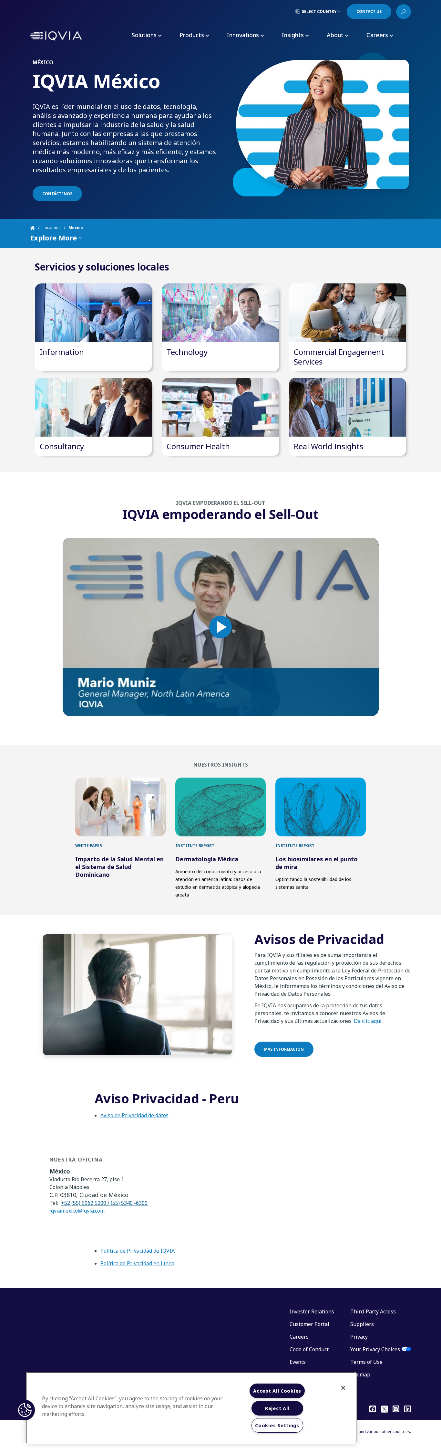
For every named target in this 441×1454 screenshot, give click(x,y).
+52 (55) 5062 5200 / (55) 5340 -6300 (104, 1202)
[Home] (36, 228)
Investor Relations (312, 1311)
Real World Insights (328, 446)
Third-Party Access (373, 1311)
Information (62, 351)
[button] (25, 1410)
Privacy (359, 1336)
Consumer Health (198, 446)
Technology (187, 351)
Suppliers (362, 1324)
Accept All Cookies (277, 1391)
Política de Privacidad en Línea (137, 1263)
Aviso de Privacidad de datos (134, 1115)
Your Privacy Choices (375, 1349)
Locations (52, 227)
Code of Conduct (309, 1349)
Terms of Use (366, 1361)
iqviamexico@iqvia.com (77, 1210)
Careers (299, 1336)
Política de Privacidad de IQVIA (137, 1250)
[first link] (120, 807)
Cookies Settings (277, 1425)
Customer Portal (309, 1324)
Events (298, 1361)
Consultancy (62, 446)
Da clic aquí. (368, 1020)
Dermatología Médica (206, 859)
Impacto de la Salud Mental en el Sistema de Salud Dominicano (119, 866)
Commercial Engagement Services (339, 356)
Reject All (277, 1408)
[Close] (343, 1388)
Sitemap (360, 1374)
